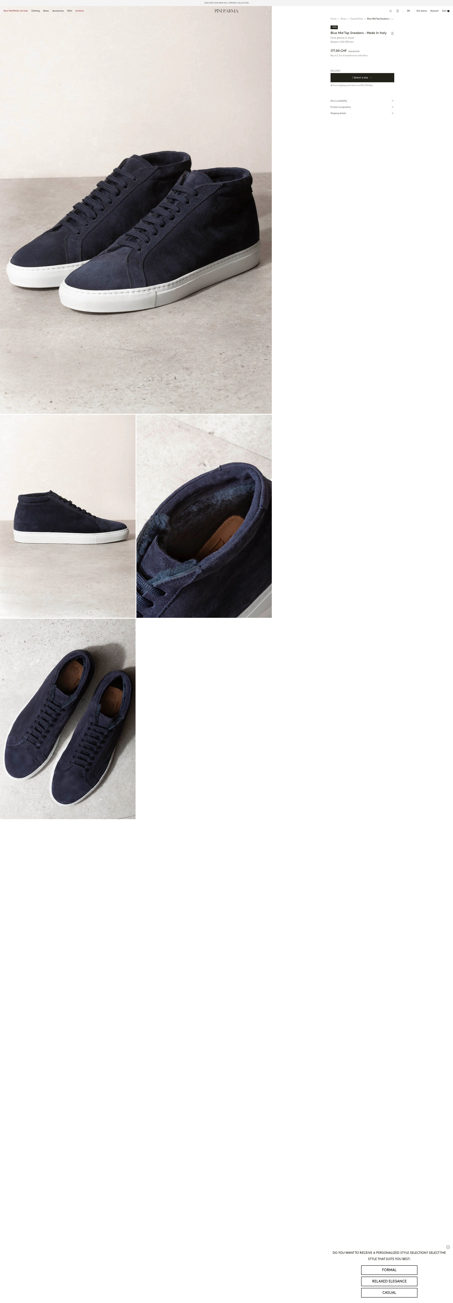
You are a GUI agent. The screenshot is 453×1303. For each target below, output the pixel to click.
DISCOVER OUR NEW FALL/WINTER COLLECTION (226, 3)
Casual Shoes (356, 19)
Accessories (58, 11)
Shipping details (338, 113)
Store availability (339, 101)
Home (334, 19)
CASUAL (389, 1292)
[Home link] (227, 10)
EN (408, 11)
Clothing (35, 11)
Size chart (335, 70)
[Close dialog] (448, 1247)
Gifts (69, 11)
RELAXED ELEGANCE (389, 1281)
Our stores (422, 11)
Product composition (341, 107)
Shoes (46, 11)
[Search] (390, 11)
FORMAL (389, 1270)
